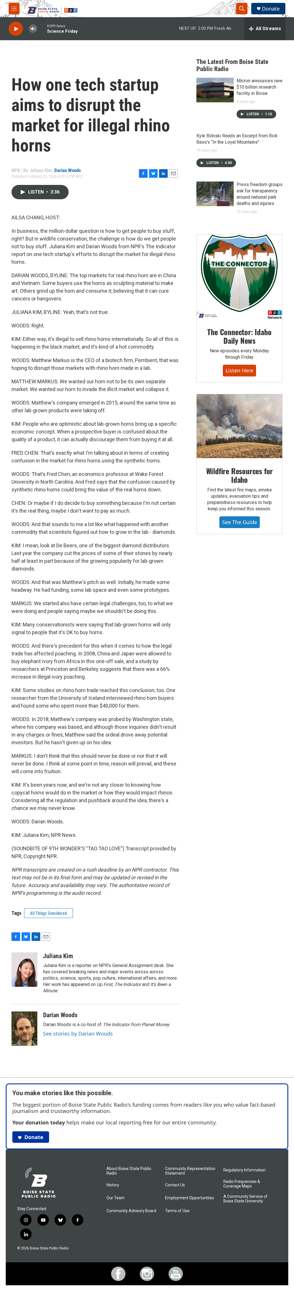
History (113, 1185)
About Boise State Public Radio (129, 1171)
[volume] (33, 28)
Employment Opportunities (189, 1198)
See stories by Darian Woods (78, 1033)
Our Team (116, 1198)
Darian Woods (67, 170)
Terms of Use (177, 1211)
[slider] (42, 29)
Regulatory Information (244, 1170)
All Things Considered (48, 913)
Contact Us (175, 1185)
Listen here (239, 370)
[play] (15, 29)
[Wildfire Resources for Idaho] (239, 426)
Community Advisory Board (131, 1211)
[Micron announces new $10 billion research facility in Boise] (215, 90)
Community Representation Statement (190, 1171)
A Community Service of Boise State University (245, 1198)
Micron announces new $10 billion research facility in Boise (260, 87)
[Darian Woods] (24, 1028)
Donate (271, 9)
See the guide (239, 522)
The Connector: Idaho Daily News (239, 336)
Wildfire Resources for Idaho (239, 475)
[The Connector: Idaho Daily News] (239, 277)
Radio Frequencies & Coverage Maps (241, 1183)
